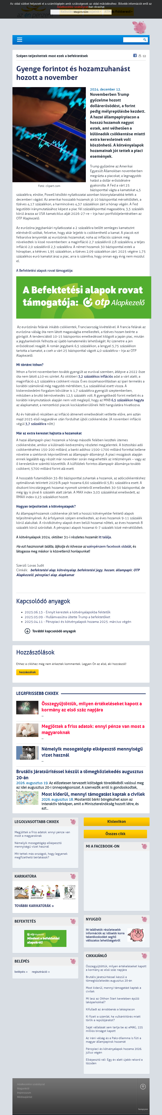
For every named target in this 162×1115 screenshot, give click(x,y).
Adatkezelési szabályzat (31, 1084)
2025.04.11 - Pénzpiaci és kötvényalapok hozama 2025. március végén (78, 622)
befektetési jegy (90, 570)
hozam (109, 570)
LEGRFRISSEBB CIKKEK (37, 693)
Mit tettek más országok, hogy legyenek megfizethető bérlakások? (41, 855)
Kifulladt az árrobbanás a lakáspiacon (110, 1009)
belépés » (21, 971)
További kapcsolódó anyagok (54, 631)
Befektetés (25, 921)
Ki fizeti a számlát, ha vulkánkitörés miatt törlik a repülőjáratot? (113, 1018)
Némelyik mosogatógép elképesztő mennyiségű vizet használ (38, 844)
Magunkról (23, 1088)
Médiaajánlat (24, 1097)
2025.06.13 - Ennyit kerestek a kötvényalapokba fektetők (68, 612)
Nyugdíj (93, 919)
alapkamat (66, 575)
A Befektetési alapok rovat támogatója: (44, 271)
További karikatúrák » (34, 906)
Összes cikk (115, 834)
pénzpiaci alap (46, 575)
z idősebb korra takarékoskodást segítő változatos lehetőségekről (105, 936)
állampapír (124, 570)
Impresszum (24, 1092)
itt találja (105, 537)
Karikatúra (25, 876)
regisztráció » (41, 971)
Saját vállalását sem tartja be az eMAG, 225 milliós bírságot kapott (114, 1029)
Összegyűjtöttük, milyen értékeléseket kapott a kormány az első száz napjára (116, 968)
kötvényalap (66, 570)
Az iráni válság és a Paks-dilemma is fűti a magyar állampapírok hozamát (113, 1040)
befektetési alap (42, 570)
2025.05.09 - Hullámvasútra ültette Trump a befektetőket (67, 617)
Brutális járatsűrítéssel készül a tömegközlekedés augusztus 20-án (109, 978)
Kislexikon (116, 821)
